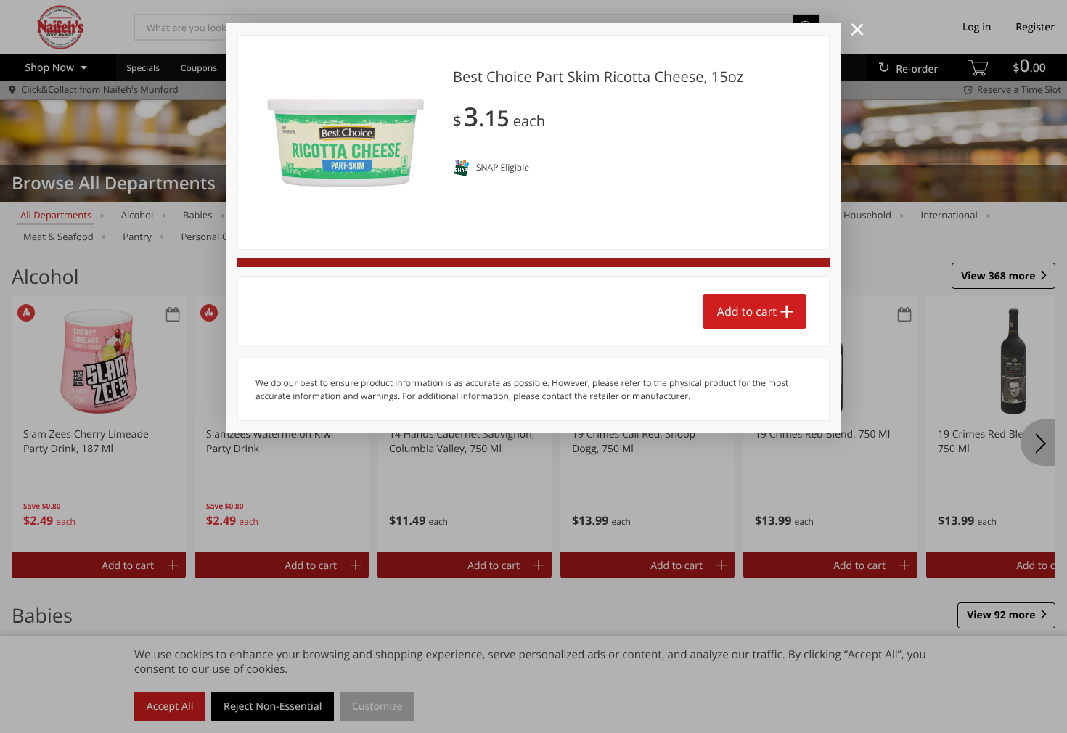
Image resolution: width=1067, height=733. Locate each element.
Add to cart (747, 311)
